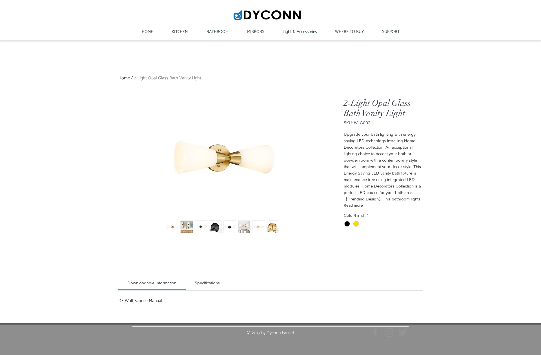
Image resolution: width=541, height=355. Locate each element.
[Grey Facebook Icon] (375, 332)
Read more (353, 205)
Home (124, 78)
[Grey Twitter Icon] (403, 332)
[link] (151, 282)
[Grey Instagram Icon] (389, 332)
